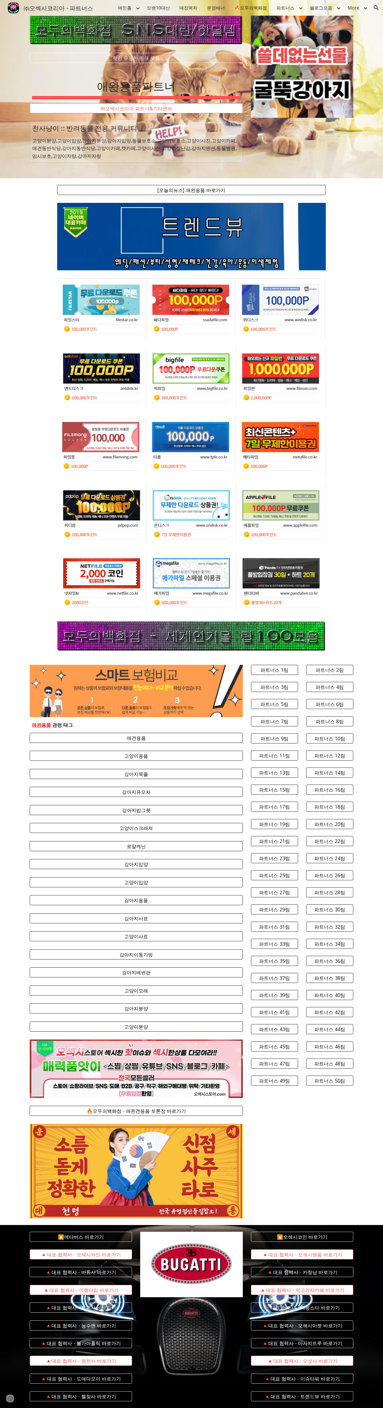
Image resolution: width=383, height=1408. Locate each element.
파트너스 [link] (285, 8)
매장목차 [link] (188, 8)
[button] (376, 8)
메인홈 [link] (124, 8)
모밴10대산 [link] (158, 8)
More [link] (353, 8)
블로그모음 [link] (321, 8)
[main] (136, 83)
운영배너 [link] (216, 8)
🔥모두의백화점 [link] (250, 8)
